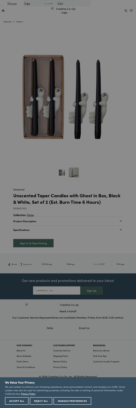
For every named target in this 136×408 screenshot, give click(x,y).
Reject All (41, 401)
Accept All (16, 401)
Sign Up (91, 290)
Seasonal (7, 22)
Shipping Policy (60, 355)
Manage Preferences (72, 401)
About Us (21, 350)
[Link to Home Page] (64, 10)
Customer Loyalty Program (106, 361)
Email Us (84, 328)
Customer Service (61, 350)
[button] (3, 10)
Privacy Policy (60, 367)
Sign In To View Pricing (33, 243)
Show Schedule (24, 355)
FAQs (50, 328)
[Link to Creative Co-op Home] (68, 304)
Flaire (30, 215)
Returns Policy (60, 361)
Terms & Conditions (26, 367)
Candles (19, 22)
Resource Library (101, 350)
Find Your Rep (99, 355)
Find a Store (22, 361)
